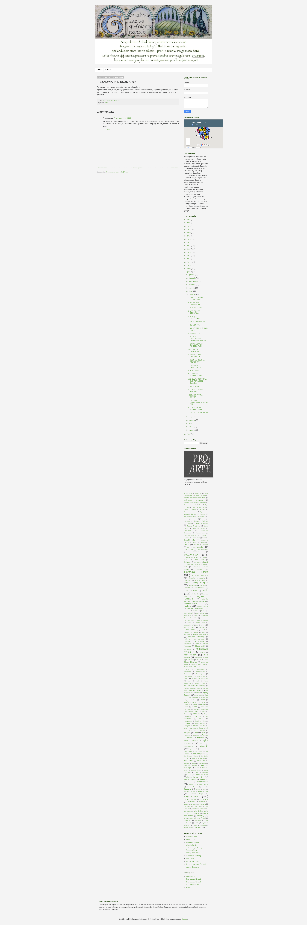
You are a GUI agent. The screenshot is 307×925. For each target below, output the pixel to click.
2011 (189, 262)
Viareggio (193, 804)
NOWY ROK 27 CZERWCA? (194, 312)
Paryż (195, 704)
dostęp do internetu (193, 853)
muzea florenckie (192, 867)
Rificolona (202, 744)
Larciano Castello (200, 622)
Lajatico (189, 622)
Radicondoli (196, 735)
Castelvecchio (200, 533)
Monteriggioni (200, 674)
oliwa (206, 695)
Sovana (197, 767)
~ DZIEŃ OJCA (194, 325)
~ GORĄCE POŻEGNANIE (194, 317)
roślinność (203, 746)
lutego (191, 427)
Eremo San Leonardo (193, 564)
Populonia (203, 725)
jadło (106, 103)
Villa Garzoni (188, 811)
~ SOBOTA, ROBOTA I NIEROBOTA (196, 361)
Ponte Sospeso (200, 723)
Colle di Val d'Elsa (191, 557)
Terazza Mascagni (192, 787)
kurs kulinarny (201, 613)
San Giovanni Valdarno (191, 756)
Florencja (199, 569)
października (194, 281)
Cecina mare (196, 537)
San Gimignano (199, 753)
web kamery (190, 858)
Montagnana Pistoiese (201, 657)
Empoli (205, 562)
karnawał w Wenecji (199, 601)
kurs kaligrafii (188, 613)
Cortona (186, 560)
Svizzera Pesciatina (201, 775)
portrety (186, 728)
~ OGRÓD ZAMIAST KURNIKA (196, 391)
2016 (189, 246)
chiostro (196, 544)
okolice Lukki (198, 695)
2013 (189, 255)
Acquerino (198, 493)
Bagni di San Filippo (199, 507)
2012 (189, 259)
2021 (189, 229)
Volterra (196, 813)
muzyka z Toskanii (196, 690)
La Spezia (196, 615)
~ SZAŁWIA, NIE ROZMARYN (194, 356)
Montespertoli (201, 676)
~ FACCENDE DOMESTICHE (194, 366)
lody (185, 627)
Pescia (186, 706)
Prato (189, 730)
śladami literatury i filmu (195, 777)
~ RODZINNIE (193, 370)
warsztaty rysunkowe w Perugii (195, 818)
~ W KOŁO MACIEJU (196, 308)
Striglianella (205, 772)
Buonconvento (202, 516)
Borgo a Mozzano (189, 516)
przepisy (187, 733)
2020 (189, 233)
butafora (186, 519)
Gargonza (203, 585)
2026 (189, 220)
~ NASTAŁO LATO (195, 333)
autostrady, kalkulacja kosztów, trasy (194, 849)
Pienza (194, 707)
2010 (189, 265)
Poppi (195, 725)
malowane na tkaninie (200, 634)
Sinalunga (187, 768)
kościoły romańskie (195, 608)
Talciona (191, 784)
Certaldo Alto (189, 540)
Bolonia (202, 514)
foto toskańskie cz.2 (193, 882)
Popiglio (187, 726)
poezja (201, 718)
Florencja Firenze (196, 571)
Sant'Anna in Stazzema (198, 758)
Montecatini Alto (190, 667)
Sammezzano (188, 751)
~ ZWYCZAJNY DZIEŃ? (197, 322)
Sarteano (186, 763)
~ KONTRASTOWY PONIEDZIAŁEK (195, 345)
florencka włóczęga (200, 575)
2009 (189, 269)
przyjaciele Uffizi (192, 861)
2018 (189, 239)
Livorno (203, 625)
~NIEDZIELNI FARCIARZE (193, 350)
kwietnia (192, 420)
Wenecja (187, 820)
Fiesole (195, 567)
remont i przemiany (191, 740)
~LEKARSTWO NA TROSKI (195, 396)
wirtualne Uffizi (191, 836)
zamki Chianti (188, 827)
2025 (189, 223)
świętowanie (202, 782)
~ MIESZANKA (193, 386)
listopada (192, 278)
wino (196, 823)
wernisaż (198, 820)
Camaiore (203, 519)
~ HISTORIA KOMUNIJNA (198, 413)
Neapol (197, 693)
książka (195, 611)
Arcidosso (187, 505)
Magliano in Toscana (191, 632)
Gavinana (187, 587)
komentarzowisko (190, 604)
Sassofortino (202, 763)
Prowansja (201, 730)
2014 (189, 252)
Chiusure (205, 545)
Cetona (194, 542)
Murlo (197, 681)
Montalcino (190, 660)
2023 (189, 226)
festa (186, 567)
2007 (189, 434)
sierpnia (192, 288)
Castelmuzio (187, 530)
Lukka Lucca (189, 630)
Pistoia (195, 714)
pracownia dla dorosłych (199, 728)
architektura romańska (193, 500)
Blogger (184, 919)
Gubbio (186, 590)
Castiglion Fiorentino (190, 535)
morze (186, 678)
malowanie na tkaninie (194, 641)
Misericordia (187, 649)
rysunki (192, 749)
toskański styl (203, 791)
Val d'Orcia (204, 799)
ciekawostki (198, 547)
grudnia (192, 275)
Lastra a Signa (188, 625)
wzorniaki (203, 825)
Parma (203, 702)
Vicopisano (202, 804)
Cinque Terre (188, 549)
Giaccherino (199, 587)
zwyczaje (197, 827)
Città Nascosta (202, 549)
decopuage (197, 562)
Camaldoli (187, 521)
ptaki (204, 733)
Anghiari (203, 495)
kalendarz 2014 (195, 594)
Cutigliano (187, 562)
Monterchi (187, 674)
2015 (189, 249)
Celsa (204, 537)
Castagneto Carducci (198, 528)
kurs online (187, 615)
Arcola (194, 505)
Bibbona (202, 509)
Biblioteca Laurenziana (190, 512)
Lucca (193, 627)
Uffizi (186, 799)
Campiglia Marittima (201, 521)
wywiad (194, 825)
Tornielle (198, 789)
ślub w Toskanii (190, 779)
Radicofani (187, 735)
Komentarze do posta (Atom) (117, 172)
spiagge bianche (196, 770)
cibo (188, 547)
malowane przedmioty (196, 637)
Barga (186, 509)
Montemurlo (200, 669)
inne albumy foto (192, 885)
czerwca (192, 294)
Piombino (186, 714)
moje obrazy (190, 655)
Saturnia (186, 765)
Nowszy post (102, 168)
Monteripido (188, 676)
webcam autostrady (193, 856)
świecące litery (188, 782)
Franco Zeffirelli (200, 580)
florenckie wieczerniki (197, 578)
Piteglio (206, 714)
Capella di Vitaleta (201, 523)
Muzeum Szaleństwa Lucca (192, 688)
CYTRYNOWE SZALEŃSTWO (195, 375)
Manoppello (187, 643)
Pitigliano (188, 716)
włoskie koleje (191, 845)
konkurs (187, 606)
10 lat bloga (188, 493)
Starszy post (173, 168)
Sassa (194, 763)
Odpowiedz (107, 129)
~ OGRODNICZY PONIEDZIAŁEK (195, 408)
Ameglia (196, 495)
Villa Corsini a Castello (199, 808)
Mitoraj (202, 652)
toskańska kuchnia (189, 791)
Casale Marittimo (193, 526)
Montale (199, 660)
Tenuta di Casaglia (202, 784)
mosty (189, 681)
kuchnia (203, 611)
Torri (204, 789)
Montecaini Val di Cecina (198, 664)
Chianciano (202, 542)
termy (203, 787)
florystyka (187, 580)
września (192, 284)
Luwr (203, 629)
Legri (196, 625)
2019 (189, 236)
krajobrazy (187, 611)
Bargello (194, 509)
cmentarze (196, 552)
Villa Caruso (198, 806)
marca (191, 423)
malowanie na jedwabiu (194, 639)
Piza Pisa (197, 716)
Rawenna (190, 737)
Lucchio (202, 627)
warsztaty (200, 816)
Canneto (189, 523)
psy (196, 733)
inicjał (195, 591)
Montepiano (187, 671)
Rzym (202, 749)
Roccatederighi (188, 746)
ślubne (202, 779)
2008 (189, 272)
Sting (196, 772)
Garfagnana (193, 585)
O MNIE (108, 70)
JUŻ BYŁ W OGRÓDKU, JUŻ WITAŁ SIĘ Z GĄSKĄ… (197, 381)
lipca (191, 291)
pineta (204, 711)
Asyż (200, 505)
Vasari (186, 804)
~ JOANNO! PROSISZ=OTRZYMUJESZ (198, 402)
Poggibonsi (188, 721)
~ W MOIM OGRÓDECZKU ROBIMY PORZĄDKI (197, 339)
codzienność (191, 554)
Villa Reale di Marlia (201, 811)
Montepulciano (200, 671)
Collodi (204, 557)
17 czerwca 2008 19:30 (122, 118)
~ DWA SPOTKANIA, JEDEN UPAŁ (196, 298)
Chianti (186, 545)
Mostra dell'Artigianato (200, 678)
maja (191, 417)
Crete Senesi (199, 560)
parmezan (187, 704)
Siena (202, 765)
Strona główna (138, 168)
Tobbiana (187, 789)
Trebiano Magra (197, 793)
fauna (204, 564)
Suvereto (189, 775)
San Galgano (199, 751)
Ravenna (205, 735)
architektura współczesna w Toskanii (195, 502)
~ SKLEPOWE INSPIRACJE (194, 303)
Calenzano (195, 519)
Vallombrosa (202, 801)
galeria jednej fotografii (196, 583)
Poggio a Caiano (200, 721)
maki (203, 632)
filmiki (188, 888)
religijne (200, 737)
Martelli (197, 643)
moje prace (190, 876)
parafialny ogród (190, 702)
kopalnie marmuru (202, 606)
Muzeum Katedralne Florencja (194, 685)
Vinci (188, 813)
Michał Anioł (200, 646)
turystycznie (191, 796)
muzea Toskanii (200, 683)
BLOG (99, 70)
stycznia (192, 430)
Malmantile (187, 634)
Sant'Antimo (188, 761)
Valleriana (191, 802)
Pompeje (187, 723)
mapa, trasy (190, 839)
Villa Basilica (188, 806)
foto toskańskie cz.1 (193, 879)
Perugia (203, 704)
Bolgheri (194, 514)
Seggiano (194, 765)
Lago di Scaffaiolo (202, 620)
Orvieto (202, 700)
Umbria (193, 799)
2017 (189, 242)
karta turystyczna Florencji (196, 864)
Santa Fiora (201, 760)
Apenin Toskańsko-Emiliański (194, 498)
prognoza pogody (193, 842)
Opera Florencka (192, 697)
